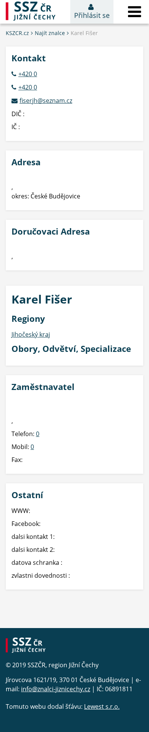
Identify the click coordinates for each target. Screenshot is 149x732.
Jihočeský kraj (30, 334)
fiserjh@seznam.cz (45, 100)
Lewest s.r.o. (102, 706)
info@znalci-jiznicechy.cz (55, 689)
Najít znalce (50, 33)
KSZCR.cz (17, 33)
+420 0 (27, 74)
